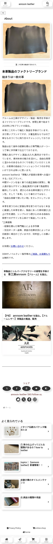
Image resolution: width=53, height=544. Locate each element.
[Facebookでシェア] (16, 388)
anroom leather (26, 4)
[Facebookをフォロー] (29, 399)
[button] (46, 388)
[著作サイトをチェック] (18, 399)
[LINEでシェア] (36, 388)
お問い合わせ (17, 246)
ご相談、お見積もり (40, 253)
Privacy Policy (14, 528)
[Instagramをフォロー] (35, 399)
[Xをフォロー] (23, 399)
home (27, 532)
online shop (40, 528)
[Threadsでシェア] (26, 388)
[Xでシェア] (7, 388)
